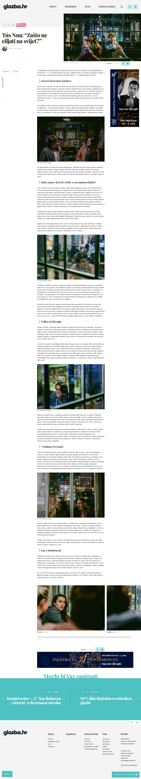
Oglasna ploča (53, 16)
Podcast (107, 19)
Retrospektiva (87, 32)
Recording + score (107, 26)
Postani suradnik (127, 744)
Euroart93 (133, 765)
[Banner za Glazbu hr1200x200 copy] (85, 660)
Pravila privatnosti (128, 741)
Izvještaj (87, 16)
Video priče (107, 22)
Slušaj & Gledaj (107, 6)
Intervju (87, 12)
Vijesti (52, 6)
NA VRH (7, 774)
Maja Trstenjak (15, 48)
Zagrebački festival (53, 19)
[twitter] (127, 63)
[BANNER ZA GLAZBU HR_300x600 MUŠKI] (124, 98)
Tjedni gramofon (107, 16)
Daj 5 (53, 26)
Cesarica (52, 22)
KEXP (76, 75)
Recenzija (88, 19)
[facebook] (129, 7)
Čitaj (87, 6)
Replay (107, 12)
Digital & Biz (87, 29)
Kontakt (124, 734)
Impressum (125, 739)
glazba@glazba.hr (128, 760)
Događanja (70, 6)
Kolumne (87, 26)
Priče (88, 22)
